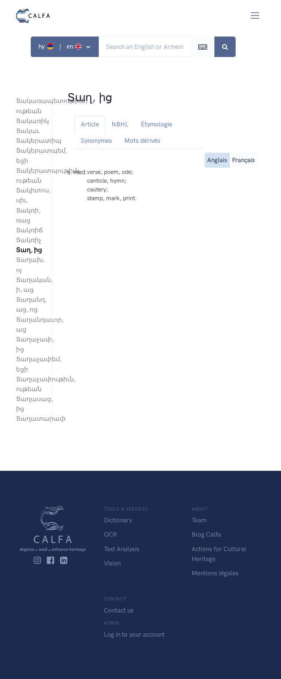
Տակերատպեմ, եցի (30, 155)
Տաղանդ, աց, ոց (30, 304)
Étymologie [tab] (156, 124)
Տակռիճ (29, 230)
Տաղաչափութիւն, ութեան (30, 384)
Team (199, 520)
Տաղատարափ (30, 418)
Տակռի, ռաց (28, 215)
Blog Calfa (206, 534)
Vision (112, 563)
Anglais (217, 160)
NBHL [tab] (120, 124)
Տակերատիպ (30, 140)
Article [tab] (90, 124)
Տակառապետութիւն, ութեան (30, 105)
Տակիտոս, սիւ (30, 195)
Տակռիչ (28, 240)
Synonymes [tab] (96, 140)
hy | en (56, 46)
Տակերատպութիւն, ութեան (30, 175)
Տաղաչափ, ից (30, 344)
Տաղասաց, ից (30, 403)
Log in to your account (134, 634)
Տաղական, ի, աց (30, 284)
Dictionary (118, 520)
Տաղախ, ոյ (30, 264)
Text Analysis (121, 549)
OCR (110, 534)
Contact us (119, 610)
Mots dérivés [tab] (142, 140)
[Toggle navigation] (255, 15)
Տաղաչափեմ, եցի (30, 364)
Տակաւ (28, 130)
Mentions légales (215, 573)
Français (243, 160)
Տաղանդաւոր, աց (30, 324)
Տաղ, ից (29, 249)
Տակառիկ (30, 121)
